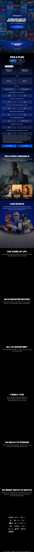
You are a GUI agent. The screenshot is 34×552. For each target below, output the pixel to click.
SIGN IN (30, 2)
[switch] (17, 60)
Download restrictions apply (16, 141)
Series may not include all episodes (15, 142)
